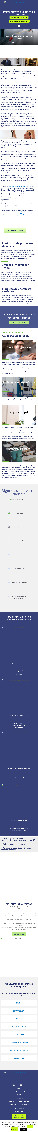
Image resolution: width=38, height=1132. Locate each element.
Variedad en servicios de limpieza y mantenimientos (17, 849)
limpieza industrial (14, 214)
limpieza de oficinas (21, 212)
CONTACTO (19, 1098)
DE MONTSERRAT (21, 1042)
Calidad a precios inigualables (15, 844)
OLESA (12, 1042)
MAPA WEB (19, 1111)
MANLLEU (19, 1019)
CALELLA (19, 1003)
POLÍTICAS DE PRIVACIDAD (19, 1105)
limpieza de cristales (28, 214)
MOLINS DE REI (19, 1034)
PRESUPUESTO (19, 1092)
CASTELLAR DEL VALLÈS (19, 1050)
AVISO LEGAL (19, 1108)
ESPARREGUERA (19, 1011)
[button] (19, 17)
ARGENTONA (19, 1058)
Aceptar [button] (23, 1129)
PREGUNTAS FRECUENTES (19, 1101)
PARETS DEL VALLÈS (19, 1027)
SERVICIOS (19, 1088)
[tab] (19, 839)
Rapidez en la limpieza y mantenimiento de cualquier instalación (18, 839)
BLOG (19, 1095)
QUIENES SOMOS (19, 1085)
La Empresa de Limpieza (26, 96)
